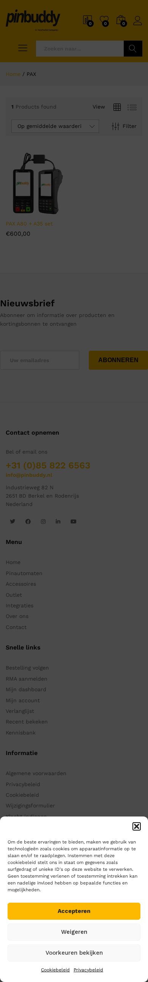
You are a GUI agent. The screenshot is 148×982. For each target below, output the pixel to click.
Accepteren (74, 911)
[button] (136, 826)
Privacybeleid (88, 970)
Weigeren (74, 931)
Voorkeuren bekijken (74, 952)
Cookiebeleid (55, 970)
